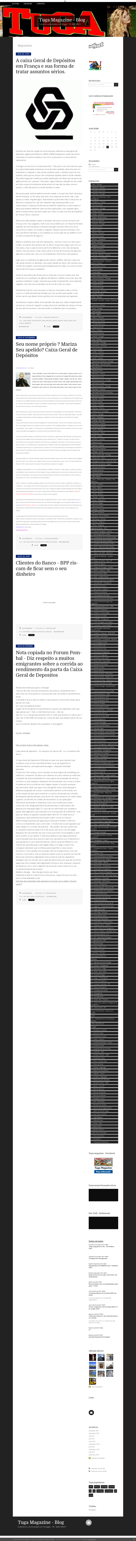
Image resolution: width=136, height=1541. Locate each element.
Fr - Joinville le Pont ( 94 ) (99, 760)
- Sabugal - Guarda (97, 452)
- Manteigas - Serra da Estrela (100, 364)
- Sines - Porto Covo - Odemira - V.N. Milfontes (103, 480)
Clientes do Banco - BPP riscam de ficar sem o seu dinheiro (47, 568)
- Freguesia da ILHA (97, 327)
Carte (91, 1398)
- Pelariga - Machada (98, 420)
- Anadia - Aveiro (96, 211)
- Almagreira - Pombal (98, 202)
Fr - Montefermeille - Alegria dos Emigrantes (101, 793)
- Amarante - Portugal (98, 208)
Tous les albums (97, 1387)
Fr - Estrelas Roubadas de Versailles (102, 691)
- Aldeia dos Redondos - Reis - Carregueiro (101, 198)
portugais (100, 1491)
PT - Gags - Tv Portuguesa (99, 978)
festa (90, 1495)
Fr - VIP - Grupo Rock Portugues (101, 937)
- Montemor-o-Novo (97, 395)
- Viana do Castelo (97, 506)
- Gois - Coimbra (96, 330)
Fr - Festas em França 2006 (100, 716)
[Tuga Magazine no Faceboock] (103, 1165)
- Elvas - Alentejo (96, 297)
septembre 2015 (94, 1449)
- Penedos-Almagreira (98, 427)
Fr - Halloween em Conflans (100, 753)
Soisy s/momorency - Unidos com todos (102, 1012)
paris (43, 321)
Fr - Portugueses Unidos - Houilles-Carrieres (102, 849)
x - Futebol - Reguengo (98, 1067)
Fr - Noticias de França (98, 810)
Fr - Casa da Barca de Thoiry (100, 595)
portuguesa (109, 1491)
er (89, 1330)
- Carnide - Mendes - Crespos (100, 255)
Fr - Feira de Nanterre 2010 (100, 697)
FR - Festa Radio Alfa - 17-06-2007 (102, 710)
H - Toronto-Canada (97, 950)
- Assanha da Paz (96, 227)
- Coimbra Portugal (97, 288)
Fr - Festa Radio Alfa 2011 (99, 713)
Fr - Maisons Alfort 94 (98, 772)
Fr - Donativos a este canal (100, 658)
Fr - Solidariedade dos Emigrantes (102, 891)
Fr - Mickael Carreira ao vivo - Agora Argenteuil (102, 782)
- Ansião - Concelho (97, 214)
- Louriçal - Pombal (97, 355)
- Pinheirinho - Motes (98, 433)
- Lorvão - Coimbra (97, 352)
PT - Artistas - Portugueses (99, 965)
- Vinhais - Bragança (97, 525)
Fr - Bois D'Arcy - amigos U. (100, 589)
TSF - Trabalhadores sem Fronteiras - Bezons (103, 1019)
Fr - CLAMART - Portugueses (100, 619)
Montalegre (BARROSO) (98, 956)
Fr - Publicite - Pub (97, 853)
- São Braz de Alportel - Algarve (101, 464)
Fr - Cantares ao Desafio (99, 592)
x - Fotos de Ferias (97, 1064)
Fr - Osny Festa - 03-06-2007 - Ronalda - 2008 (104, 814)
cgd (24, 542)
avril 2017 (92, 1439)
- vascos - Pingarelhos (98, 500)
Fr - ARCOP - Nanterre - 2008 (100, 570)
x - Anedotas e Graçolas (99, 1030)
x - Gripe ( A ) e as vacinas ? (100, 1070)
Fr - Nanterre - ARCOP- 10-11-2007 (102, 807)
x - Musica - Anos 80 (97, 1086)
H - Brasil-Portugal (97, 944)
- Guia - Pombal (96, 339)
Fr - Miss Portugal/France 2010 (101, 786)
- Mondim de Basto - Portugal (101, 386)
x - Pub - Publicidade (98, 1101)
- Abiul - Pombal (96, 184)
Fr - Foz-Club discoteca (98, 741)
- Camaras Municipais (98, 252)
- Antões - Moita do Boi (98, 217)
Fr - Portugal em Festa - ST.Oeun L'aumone (101, 836)
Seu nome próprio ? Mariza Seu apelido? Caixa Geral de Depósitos (46, 350)
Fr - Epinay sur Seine (97, 667)
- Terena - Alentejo (97, 491)
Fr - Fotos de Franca (97, 738)
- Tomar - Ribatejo (97, 494)
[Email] (91, 1412)
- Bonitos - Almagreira (98, 239)
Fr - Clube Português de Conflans (102, 622)
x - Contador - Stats (97, 1052)
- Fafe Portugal (96, 311)
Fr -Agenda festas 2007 (98, 940)
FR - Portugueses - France (99, 840)
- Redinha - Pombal (97, 445)
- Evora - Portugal (96, 308)
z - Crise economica (97, 1136)
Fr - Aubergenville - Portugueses (101, 583)
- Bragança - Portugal (98, 245)
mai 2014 (92, 1452)
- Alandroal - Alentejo (98, 188)
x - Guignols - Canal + (98, 1073)
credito (60, 321)
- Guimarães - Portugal (98, 342)
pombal (111, 1487)
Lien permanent (27, 317)
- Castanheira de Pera (98, 266)
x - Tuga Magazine (97, 1117)
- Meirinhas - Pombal (98, 374)
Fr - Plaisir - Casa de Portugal (100, 824)
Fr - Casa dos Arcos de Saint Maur (102, 598)
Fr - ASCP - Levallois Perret (99, 577)
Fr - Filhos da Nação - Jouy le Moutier (103, 731)
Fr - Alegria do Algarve (98, 564)
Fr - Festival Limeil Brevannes (100, 725)
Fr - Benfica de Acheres (98, 586)
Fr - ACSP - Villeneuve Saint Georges (102, 547)
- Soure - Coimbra (97, 484)
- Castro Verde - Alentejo (99, 275)
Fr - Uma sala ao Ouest (98, 915)
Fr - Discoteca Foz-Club (98, 649)
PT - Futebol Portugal (98, 975)
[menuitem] (16, 4)
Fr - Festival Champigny (98, 722)
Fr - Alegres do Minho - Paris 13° (101, 561)
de (32, 321)
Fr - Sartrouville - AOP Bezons (100, 881)
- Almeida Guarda (97, 205)
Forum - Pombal (23, 733)
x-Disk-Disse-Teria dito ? (51, 317)
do (94, 1491)
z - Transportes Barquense (100, 1142)
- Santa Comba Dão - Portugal (101, 455)
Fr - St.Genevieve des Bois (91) (101, 897)
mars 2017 (92, 1441)
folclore (97, 1487)
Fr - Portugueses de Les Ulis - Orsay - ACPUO (103, 844)
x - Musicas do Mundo (98, 1092)
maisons (49, 321)
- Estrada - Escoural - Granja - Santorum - (104, 301)
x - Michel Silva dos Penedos (100, 1080)
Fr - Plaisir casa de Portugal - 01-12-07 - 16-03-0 (104, 828)
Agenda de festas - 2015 (99, 528)
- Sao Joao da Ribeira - (98, 467)
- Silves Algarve (96, 476)
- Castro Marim (96, 272)
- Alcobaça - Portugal (98, 194)
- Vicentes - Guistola (97, 509)
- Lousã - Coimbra (97, 358)
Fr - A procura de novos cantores (102, 541)
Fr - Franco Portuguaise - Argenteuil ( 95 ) (104, 744)
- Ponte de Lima (96, 442)
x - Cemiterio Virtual (97, 1045)
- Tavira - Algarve (96, 488)
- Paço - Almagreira (97, 417)
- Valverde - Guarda (97, 497)
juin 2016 (91, 1447)
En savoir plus (92, 1539)
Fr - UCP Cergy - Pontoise (99, 912)
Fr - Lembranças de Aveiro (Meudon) (103, 766)
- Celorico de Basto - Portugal (100, 278)
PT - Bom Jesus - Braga (98, 968)
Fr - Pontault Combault (98, 832)
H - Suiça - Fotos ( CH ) (98, 947)
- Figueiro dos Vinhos (98, 321)
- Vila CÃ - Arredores (97, 512)
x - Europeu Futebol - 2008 (100, 1055)
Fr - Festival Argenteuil (98, 719)
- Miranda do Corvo (97, 377)
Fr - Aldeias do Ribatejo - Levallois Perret (102, 557)
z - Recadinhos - (96, 1139)
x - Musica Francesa (97, 1089)
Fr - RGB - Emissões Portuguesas (101, 872)
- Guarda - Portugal (97, 336)
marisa (47, 542)
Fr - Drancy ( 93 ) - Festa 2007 (100, 661)
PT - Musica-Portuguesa (98, 987)
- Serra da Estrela (97, 473)
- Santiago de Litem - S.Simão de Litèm (103, 461)
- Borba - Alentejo (97, 242)
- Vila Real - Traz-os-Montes (100, 516)
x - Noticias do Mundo (50, 538)
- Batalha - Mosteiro (97, 233)
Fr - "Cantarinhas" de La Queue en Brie (103, 537)
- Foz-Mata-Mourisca (98, 324)
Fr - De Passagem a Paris (99, 642)
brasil (55, 542)
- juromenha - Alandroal (99, 346)
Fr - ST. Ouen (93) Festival (99, 894)
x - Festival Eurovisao (98, 1058)
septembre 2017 (94, 1433)
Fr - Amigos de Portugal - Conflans (102, 567)
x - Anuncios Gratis (97, 1033)
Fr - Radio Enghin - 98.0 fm (99, 863)
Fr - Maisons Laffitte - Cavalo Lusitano (103, 775)
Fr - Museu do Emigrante (99, 804)
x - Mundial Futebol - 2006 (99, 1083)
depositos (37, 321)
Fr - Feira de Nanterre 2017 (100, 700)
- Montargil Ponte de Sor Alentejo (102, 392)
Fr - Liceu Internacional (98, 769)
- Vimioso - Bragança (98, 522)
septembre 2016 (94, 1444)
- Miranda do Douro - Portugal (101, 380)
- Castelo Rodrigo (97, 269)
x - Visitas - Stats (96, 1123)
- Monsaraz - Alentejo (98, 389)
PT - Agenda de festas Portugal (101, 962)
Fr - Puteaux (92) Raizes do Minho (102, 856)
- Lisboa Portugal (96, 349)
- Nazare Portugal (97, 402)
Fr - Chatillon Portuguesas (99, 609)
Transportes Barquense (98, 1258)
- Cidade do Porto (97, 285)
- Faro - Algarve (96, 314)
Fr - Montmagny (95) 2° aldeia (100, 534)
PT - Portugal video (97, 996)
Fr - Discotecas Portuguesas (100, 652)
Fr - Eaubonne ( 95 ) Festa (99, 664)
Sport (93, 1016)
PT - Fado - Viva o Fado (98, 971)
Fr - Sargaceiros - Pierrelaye (100, 878)
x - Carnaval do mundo (98, 1036)
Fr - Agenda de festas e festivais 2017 (103, 550)
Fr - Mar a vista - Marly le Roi (100, 778)
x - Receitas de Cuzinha (98, 1105)
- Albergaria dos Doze (98, 191)
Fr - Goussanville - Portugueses (101, 750)
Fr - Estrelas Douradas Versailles (101, 683)
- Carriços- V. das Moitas (99, 258)
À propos (41, 4)
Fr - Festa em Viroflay (98, 703)
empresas (28, 323)
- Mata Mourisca (96, 367)
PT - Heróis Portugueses (99, 981)
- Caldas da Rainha (97, 249)
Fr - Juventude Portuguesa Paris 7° (102, 763)
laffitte (54, 321)
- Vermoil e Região (97, 503)
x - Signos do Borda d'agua (100, 1111)
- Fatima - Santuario (97, 318)
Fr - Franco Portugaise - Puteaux (101, 531)
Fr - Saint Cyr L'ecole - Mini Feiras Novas (104, 875)
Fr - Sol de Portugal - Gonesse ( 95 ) (102, 887)
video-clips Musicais (97, 1024)
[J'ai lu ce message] (134, 1539)
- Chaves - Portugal (97, 282)
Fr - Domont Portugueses (99, 655)
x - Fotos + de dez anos (99, 1061)
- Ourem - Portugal (97, 414)
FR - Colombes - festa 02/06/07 (101, 625)
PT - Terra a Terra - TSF (98, 1008)
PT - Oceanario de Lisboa (99, 990)
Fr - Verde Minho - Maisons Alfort (102, 922)
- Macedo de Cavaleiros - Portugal (102, 361)
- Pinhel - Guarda (96, 436)
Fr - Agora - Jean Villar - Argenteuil (102, 553)
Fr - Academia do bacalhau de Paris (102, 544)
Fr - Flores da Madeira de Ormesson (103, 735)
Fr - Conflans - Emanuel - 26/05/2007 (103, 633)
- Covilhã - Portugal (97, 294)
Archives (28, 4)
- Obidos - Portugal (97, 405)
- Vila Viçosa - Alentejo (98, 519)
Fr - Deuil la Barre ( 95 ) (98, 646)
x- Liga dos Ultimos (97, 1130)
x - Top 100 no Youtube (99, 1114)
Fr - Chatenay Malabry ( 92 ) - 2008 (102, 606)
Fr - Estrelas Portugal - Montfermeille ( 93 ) (103, 687)
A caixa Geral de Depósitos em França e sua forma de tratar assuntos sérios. (45, 66)
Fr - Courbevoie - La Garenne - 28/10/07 (104, 639)
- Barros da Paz (96, 230)
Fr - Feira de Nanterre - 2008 (100, 694)
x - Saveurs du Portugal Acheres (101, 1108)
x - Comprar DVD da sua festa (101, 1049)
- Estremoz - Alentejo (98, 305)
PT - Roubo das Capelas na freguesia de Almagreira (104, 1003)
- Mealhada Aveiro (97, 371)
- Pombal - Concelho (98, 439)
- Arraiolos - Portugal (98, 224)
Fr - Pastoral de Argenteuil (99, 818)
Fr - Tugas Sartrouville (98, 909)
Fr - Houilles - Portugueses (99, 756)
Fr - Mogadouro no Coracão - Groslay (103, 789)
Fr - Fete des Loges (97, 728)
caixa (25, 321)
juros (71, 321)
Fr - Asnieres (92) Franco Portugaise (102, 580)
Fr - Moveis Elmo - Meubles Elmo (102, 800)
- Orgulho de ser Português (100, 411)
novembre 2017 (94, 1431)
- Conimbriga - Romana (98, 291)
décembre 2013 (94, 1455)
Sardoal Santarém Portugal (99, 1337)
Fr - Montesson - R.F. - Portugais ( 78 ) (103, 797)
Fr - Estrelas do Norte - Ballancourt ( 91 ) (104, 680)
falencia (34, 632)
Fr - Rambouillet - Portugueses (101, 866)
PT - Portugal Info (49, 628)
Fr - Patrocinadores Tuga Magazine (102, 821)
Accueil (15, 4)
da (115, 1491)
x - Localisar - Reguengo (99, 1077)
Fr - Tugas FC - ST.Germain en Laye (102, 906)
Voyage (93, 1027)
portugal (48, 632)
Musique (94, 959)
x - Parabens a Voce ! (98, 1098)
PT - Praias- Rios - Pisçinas (99, 999)
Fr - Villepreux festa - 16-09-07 (101, 925)
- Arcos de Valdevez (97, 220)
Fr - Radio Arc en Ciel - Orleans (101, 859)
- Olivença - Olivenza (97, 408)
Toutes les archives (98, 1458)
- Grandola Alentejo (97, 333)
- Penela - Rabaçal (97, 430)
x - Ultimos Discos (97, 1120)
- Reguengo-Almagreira (98, 448)
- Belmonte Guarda (97, 236)
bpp (24, 632)
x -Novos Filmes (96, 1126)
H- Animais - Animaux (98, 953)
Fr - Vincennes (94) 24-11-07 (100, 934)
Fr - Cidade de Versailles (99, 616)
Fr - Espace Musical (97, 671)
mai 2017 (92, 1436)
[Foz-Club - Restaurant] (103, 1230)
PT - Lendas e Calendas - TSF (100, 984)
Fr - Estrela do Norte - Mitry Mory (102, 674)
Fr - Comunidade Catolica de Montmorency (100, 629)
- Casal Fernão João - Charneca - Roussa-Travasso (101, 262)
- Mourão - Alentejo (97, 399)
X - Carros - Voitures (97, 1039)
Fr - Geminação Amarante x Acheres (102, 747)
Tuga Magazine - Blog (62, 20)
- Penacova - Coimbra (98, 423)
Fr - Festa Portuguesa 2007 (100, 707)
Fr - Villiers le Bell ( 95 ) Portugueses (102, 928)
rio (51, 542)
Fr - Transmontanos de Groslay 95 (102, 903)
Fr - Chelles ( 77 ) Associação (100, 613)
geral (29, 321)
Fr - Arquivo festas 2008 (99, 573)
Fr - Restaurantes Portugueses (101, 869)
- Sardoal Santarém (97, 470)
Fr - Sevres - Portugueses (99, 884)
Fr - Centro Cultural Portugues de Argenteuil (102, 602)
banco (66, 321)
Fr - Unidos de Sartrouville (99, 919)
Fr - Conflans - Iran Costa (99, 636)
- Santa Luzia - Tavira (98, 458)
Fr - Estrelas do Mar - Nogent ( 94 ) (102, 677)
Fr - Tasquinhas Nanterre (99, 900)
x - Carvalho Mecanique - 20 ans (101, 1042)
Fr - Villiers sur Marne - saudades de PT (103, 931)
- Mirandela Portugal (97, 383)
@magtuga (92, 1510)
